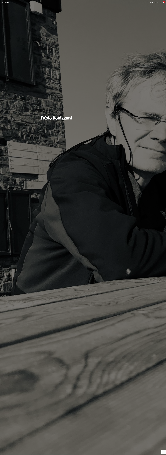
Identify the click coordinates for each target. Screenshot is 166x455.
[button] (156, 2)
